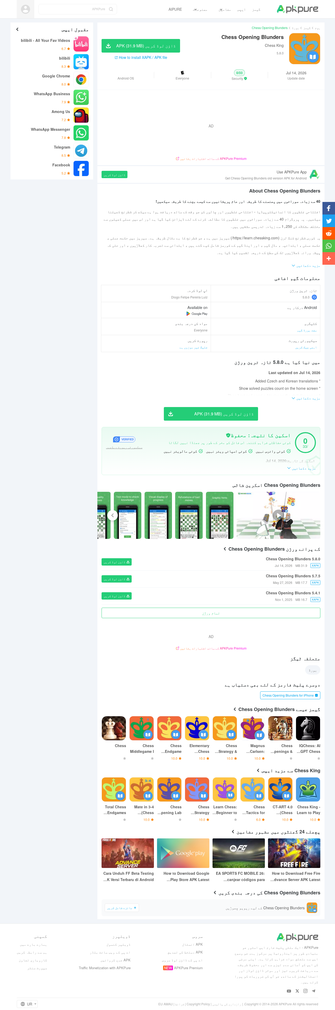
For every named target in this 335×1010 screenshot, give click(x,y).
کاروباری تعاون (33, 959)
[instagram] (305, 991)
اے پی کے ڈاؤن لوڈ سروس (182, 959)
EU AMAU (165, 1004)
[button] (239, 75)
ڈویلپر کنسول (119, 944)
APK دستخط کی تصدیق (185, 952)
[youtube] (289, 991)
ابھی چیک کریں (306, 347)
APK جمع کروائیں (115, 959)
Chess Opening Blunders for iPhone (288, 695)
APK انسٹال (192, 944)
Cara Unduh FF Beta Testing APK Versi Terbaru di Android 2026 (128, 877)
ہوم (317, 27)
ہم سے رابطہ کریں (32, 952)
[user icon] (25, 9)
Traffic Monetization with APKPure (105, 967)
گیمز (307, 27)
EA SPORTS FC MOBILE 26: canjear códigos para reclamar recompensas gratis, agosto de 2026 (240, 877)
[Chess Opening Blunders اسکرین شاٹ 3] (127, 515)
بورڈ (295, 27)
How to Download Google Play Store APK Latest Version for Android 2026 (186, 877)
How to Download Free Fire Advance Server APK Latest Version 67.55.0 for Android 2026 (295, 877)
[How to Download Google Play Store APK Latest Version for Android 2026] (183, 853)
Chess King (274, 45)
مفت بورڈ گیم (307, 330)
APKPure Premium (188, 967)
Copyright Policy (198, 1004)
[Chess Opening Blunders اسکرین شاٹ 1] (189, 515)
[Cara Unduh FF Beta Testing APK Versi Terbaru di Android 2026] (128, 853)
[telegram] (313, 991)
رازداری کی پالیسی (226, 1004)
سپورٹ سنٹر (37, 967)
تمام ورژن (211, 613)
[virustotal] (228, 435)
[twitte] (297, 991)
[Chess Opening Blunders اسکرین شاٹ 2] (158, 515)
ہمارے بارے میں (33, 944)
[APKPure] (297, 9)
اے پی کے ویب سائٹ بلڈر (110, 952)
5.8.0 (306, 297)
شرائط (179, 1004)
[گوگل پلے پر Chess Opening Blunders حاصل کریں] (197, 314)
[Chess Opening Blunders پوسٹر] (219, 515)
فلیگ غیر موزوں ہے (194, 347)
